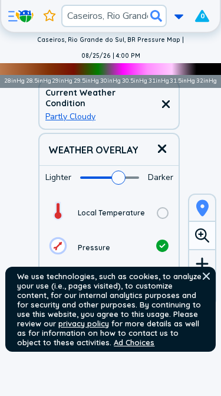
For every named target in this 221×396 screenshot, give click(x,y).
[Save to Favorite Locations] (49, 16)
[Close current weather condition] (166, 105)
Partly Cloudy (70, 116)
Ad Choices (134, 342)
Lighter (58, 177)
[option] (109, 212)
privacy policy (83, 323)
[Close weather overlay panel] (162, 149)
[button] (206, 276)
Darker (160, 177)
